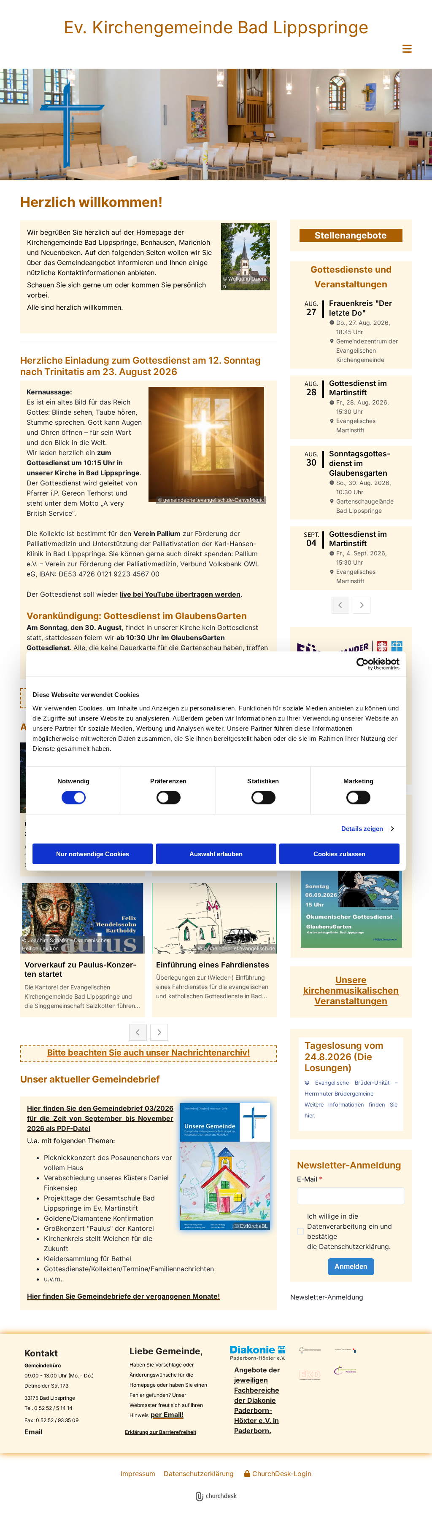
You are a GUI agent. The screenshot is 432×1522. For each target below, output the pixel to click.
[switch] (169, 797)
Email (33, 1432)
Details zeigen (362, 828)
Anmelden (351, 1266)
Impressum (138, 1473)
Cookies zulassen (339, 853)
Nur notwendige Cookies (92, 853)
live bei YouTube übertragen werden (180, 594)
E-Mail (309, 1179)
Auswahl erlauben (216, 853)
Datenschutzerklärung (354, 1246)
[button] (216, 49)
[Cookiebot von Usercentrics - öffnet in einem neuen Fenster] (363, 664)
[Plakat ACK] (351, 876)
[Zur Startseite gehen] (72, 124)
